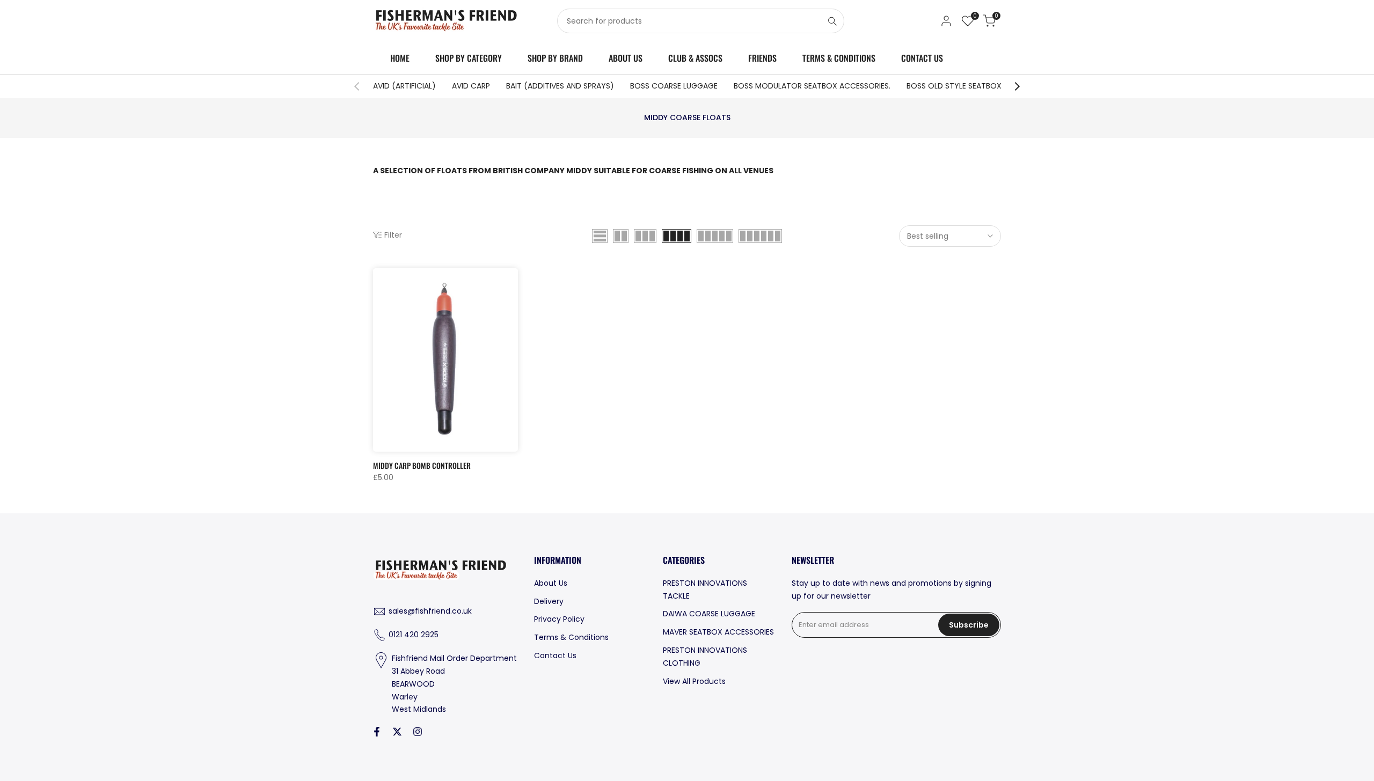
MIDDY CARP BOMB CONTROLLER (422, 465)
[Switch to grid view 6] (760, 236)
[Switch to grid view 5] (715, 236)
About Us (550, 583)
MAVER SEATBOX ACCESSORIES (718, 632)
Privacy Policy (559, 619)
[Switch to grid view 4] (676, 236)
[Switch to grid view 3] (645, 236)
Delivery (549, 601)
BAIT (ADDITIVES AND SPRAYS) (560, 85)
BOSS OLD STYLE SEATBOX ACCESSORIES (980, 85)
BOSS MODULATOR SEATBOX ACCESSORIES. (812, 85)
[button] (379, 280)
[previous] (362, 86)
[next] (1011, 86)
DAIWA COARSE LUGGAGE (709, 613)
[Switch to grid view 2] (620, 236)
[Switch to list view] (600, 236)
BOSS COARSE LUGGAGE (674, 85)
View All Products (694, 681)
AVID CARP (471, 85)
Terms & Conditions (571, 637)
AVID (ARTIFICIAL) (404, 85)
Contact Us (555, 655)
